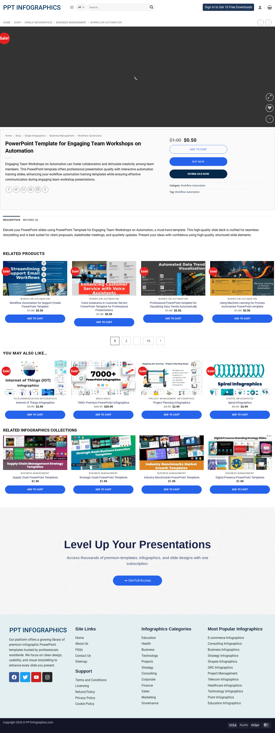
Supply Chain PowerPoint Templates (35, 485)
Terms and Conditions (90, 688)
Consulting (149, 682)
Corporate (148, 688)
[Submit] (151, 15)
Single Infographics (38, 30)
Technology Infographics (225, 700)
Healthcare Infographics (225, 694)
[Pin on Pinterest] (30, 198)
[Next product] (260, 31)
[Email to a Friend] (23, 198)
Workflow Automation (106, 30)
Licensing (82, 694)
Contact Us (83, 664)
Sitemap (81, 670)
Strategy (147, 676)
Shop (17, 30)
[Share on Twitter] (16, 198)
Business (148, 658)
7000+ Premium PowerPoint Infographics (103, 411)
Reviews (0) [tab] (30, 228)
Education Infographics (224, 711)
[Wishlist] (270, 116)
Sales (145, 700)
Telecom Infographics (223, 688)
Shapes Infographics (222, 670)
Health (146, 652)
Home (6, 30)
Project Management (222, 682)
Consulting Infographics (225, 652)
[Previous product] (268, 31)
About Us (81, 652)
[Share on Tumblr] (45, 198)
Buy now (198, 170)
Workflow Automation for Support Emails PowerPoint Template (35, 313)
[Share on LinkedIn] (38, 198)
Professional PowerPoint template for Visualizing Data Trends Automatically (173, 313)
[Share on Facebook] (9, 198)
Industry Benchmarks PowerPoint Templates (172, 485)
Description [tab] (11, 228)
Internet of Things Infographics (35, 411)
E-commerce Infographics (226, 646)
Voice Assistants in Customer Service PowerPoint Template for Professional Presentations (104, 315)
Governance (150, 711)
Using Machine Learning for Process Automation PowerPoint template (242, 313)
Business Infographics (223, 658)
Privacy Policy (85, 706)
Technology (150, 664)
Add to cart (198, 157)
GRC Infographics (220, 676)
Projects (147, 670)
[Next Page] (160, 349)
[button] (72, 15)
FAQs (79, 658)
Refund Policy (85, 700)
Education (149, 646)
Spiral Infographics (240, 411)
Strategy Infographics (223, 664)
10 (148, 349)
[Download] (270, 127)
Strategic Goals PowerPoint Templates (103, 485)
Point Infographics (221, 705)
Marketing (149, 705)
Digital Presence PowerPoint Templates (240, 485)
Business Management (71, 30)
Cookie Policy (84, 712)
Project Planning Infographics (171, 411)
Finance (147, 694)
